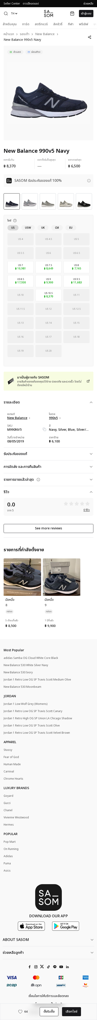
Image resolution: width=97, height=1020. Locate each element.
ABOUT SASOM (16, 940)
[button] (6, 13)
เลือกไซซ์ (71, 1011)
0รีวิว (86, 510)
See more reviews (48, 528)
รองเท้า (24, 34)
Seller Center (12, 3)
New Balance (45, 34)
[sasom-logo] (48, 13)
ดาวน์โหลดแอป (31, 3)
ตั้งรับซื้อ (49, 1011)
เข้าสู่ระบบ (86, 13)
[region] (48, 93)
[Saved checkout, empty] (72, 13)
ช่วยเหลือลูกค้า (13, 952)
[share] (89, 37)
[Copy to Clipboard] (44, 429)
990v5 (53, 418)
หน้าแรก (9, 34)
